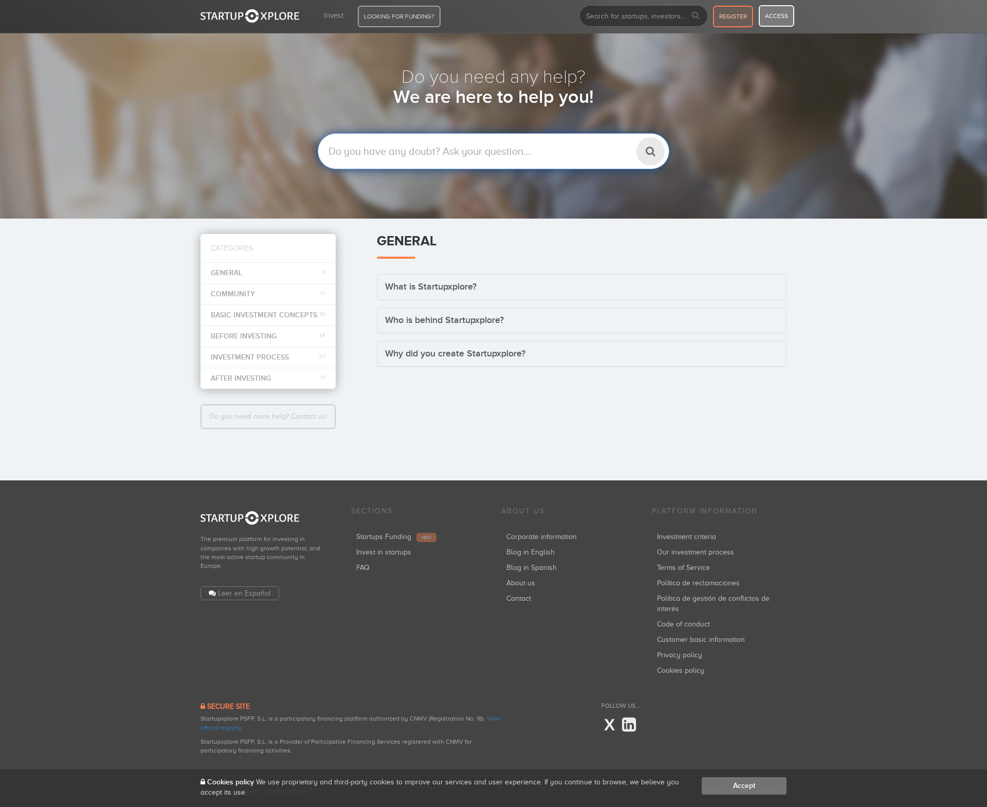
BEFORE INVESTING (268, 336)
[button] (431, 287)
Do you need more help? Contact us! (268, 416)
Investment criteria (686, 537)
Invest (333, 15)
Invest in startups (383, 552)
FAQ (363, 567)
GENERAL (268, 272)
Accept (744, 785)
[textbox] (493, 151)
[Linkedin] (629, 725)
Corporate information (541, 537)
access (776, 16)
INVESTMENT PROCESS (268, 357)
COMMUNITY (268, 294)
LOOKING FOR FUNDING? (399, 16)
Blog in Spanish (531, 567)
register (733, 16)
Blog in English (530, 552)
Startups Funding (393, 537)
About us (520, 583)
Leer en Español (244, 593)
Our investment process (695, 552)
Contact (518, 598)
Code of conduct (683, 624)
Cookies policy (680, 670)
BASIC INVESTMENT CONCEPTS (268, 315)
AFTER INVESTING (268, 378)
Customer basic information (701, 639)
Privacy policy (679, 655)
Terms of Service (683, 567)
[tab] (581, 287)
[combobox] (643, 16)
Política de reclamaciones (698, 583)
